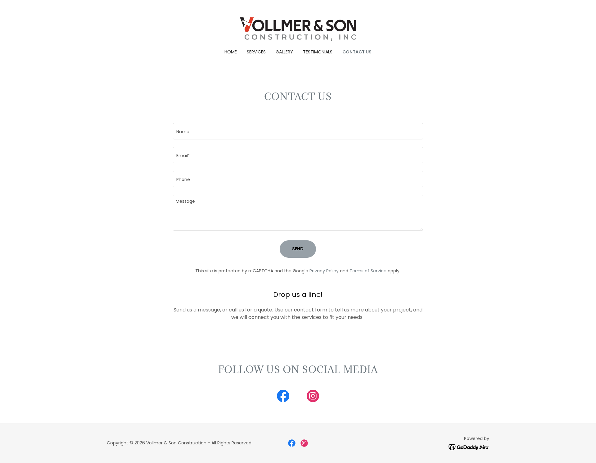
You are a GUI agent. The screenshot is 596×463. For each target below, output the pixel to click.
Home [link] (230, 52)
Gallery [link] (284, 52)
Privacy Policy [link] (324, 271)
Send (298, 249)
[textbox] (298, 131)
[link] (298, 28)
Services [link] (256, 52)
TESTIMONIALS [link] (317, 52)
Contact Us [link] (357, 52)
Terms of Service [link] (368, 271)
